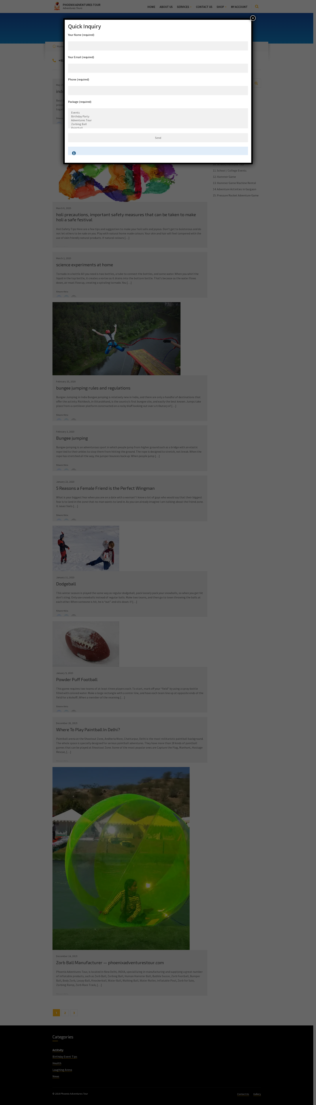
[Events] (158, 112)
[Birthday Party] (158, 116)
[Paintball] (158, 128)
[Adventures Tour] (158, 120)
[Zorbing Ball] (158, 124)
